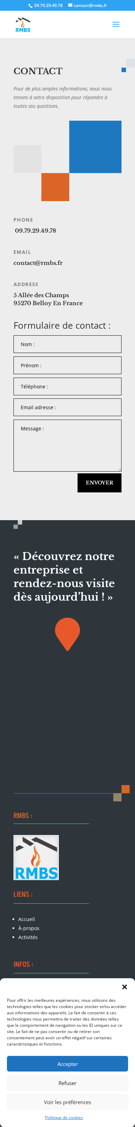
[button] (124, 986)
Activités (28, 937)
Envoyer (99, 483)
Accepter (67, 1063)
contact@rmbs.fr (38, 262)
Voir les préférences (67, 1102)
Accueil (26, 919)
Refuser (67, 1082)
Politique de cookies (64, 1117)
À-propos (28, 928)
